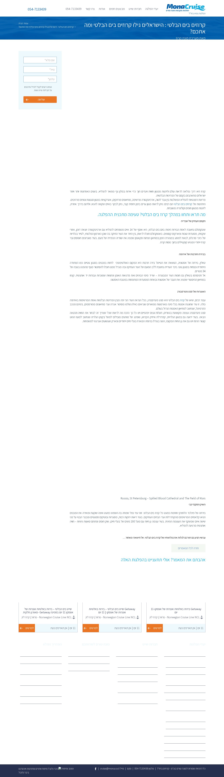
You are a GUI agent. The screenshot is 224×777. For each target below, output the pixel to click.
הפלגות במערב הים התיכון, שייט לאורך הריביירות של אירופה (188, 661)
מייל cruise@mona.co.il (112, 768)
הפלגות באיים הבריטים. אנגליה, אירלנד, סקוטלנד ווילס (188, 680)
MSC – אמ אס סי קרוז (145, 671)
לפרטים (157, 628)
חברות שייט (135, 9)
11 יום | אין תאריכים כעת (190, 628)
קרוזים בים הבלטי (183, 204)
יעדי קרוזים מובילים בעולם (47, 700)
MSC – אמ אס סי (195, 696)
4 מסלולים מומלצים (49, 660)
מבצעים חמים (117, 9)
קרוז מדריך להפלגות (49, 652)
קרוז (182, 300)
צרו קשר (90, 9)
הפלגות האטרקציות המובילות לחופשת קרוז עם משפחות (41, 669)
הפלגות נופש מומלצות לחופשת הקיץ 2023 (42, 690)
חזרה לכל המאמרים (188, 548)
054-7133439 (73, 9)
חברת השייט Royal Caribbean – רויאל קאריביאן (187, 705)
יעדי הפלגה (151, 9)
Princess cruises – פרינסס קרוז (188, 725)
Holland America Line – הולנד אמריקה (188, 716)
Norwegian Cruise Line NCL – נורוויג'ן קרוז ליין (140, 698)
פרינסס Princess (147, 678)
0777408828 (100, 667)
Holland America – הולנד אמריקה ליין (138, 687)
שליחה (41, 99)
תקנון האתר (101, 660)
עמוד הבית (23, 23)
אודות (102, 9)
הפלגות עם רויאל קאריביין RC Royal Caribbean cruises (42, 680)
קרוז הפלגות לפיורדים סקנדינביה (187, 671)
